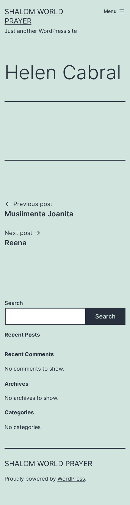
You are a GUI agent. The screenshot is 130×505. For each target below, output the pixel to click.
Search (14, 303)
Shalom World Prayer (48, 463)
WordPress (71, 478)
